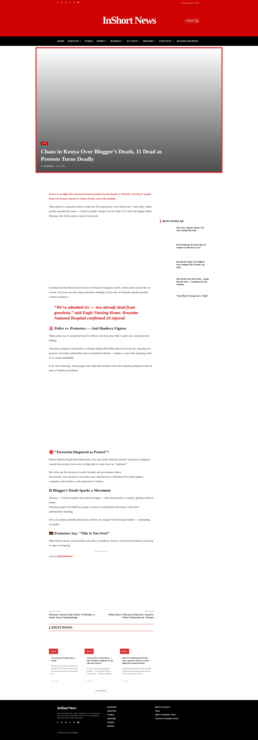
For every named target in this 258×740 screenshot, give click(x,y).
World (44, 143)
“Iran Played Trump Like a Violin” (192, 296)
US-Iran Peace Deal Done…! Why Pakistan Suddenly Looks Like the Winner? (100, 660)
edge (65, 194)
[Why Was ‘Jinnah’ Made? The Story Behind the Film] (167, 231)
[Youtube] (78, 2)
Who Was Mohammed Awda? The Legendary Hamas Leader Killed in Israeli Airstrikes (135, 660)
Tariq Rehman (48, 166)
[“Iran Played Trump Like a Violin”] (66, 644)
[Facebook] (57, 2)
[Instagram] (61, 2)
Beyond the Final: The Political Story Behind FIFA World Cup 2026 (190, 265)
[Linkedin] (65, 2)
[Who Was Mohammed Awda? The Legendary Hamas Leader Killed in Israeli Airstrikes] (137, 644)
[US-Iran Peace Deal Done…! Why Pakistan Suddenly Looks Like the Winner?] (101, 644)
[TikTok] (70, 2)
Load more (100, 691)
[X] (74, 2)
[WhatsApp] (64, 180)
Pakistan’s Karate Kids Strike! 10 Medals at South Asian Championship (72, 616)
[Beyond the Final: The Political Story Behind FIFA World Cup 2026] (167, 266)
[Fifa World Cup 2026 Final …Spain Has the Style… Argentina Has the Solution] (167, 283)
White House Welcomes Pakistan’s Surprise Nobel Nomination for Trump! (131, 616)
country (111, 198)
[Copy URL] (76, 180)
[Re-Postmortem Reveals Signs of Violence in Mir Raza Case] (167, 248)
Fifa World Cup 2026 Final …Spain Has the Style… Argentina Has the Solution (192, 282)
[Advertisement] (101, 584)
